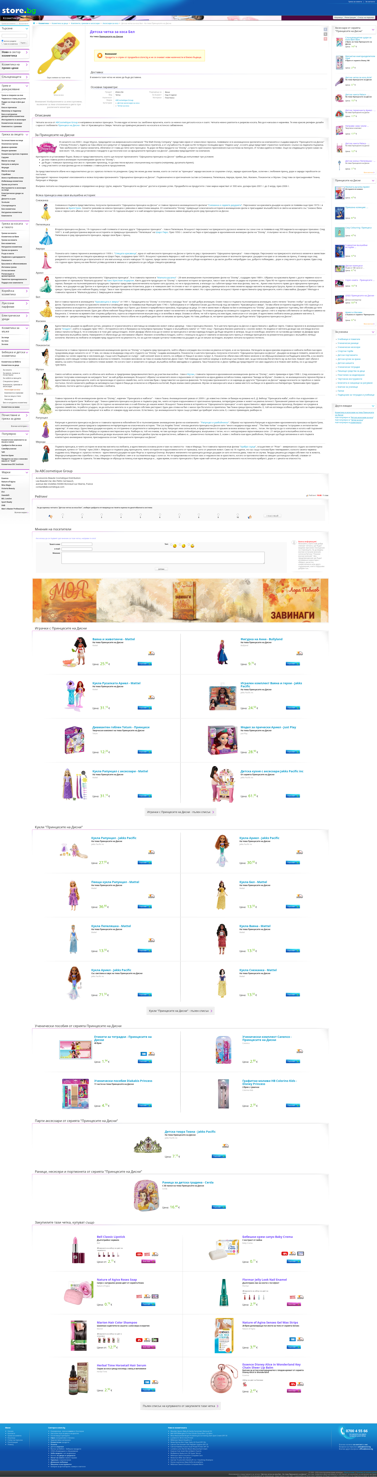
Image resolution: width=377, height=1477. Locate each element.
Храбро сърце (247, 446)
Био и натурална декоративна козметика (12, 115)
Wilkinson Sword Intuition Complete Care (186, 1455)
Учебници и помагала (349, 339)
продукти (60, 1442)
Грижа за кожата (9, 240)
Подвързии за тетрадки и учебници (356, 394)
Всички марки (21, 512)
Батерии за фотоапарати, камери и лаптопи (68, 1466)
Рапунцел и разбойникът (214, 422)
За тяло (4, 341)
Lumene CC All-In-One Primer (182, 1438)
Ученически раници (348, 343)
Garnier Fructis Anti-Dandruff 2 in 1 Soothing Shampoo (192, 1460)
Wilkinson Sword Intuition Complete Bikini (187, 1464)
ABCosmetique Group (124, 100)
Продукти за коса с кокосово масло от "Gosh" (14, 460)
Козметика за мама (10, 407)
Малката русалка (166, 277)
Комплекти (6, 215)
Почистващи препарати (60, 1435)
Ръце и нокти (7, 253)
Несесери (8, 399)
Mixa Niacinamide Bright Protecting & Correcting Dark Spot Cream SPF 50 (199, 1435)
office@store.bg (366, 1449)
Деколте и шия (8, 198)
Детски (57, 1446)
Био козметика (8, 209)
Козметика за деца (60, 23)
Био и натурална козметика (15, 402)
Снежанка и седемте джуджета (224, 205)
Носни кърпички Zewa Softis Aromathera (187, 1462)
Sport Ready (6, 502)
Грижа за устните (9, 184)
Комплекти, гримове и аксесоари (85, 23)
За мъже (5, 202)
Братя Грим (75, 207)
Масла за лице (8, 171)
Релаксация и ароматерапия (8, 275)
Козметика (10, 18)
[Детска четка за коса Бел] (59, 53)
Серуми (5, 157)
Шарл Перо (162, 232)
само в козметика (11, 44)
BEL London (6, 498)
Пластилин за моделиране (351, 374)
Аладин (66, 328)
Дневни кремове (9, 147)
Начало (11, 1431)
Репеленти (6, 260)
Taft (3, 452)
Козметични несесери (11, 123)
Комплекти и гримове (13, 393)
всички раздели (10, 41)
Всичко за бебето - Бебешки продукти (66, 1449)
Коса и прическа (9, 107)
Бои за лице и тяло (12, 396)
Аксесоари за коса (110, 23)
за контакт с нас (360, 1444)
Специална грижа (11, 381)
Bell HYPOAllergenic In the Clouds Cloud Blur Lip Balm (191, 1433)
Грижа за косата (8, 233)
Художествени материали (61, 1440)
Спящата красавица (125, 253)
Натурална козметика (11, 212)
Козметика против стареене (14, 154)
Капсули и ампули (10, 164)
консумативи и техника (62, 1438)
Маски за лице (8, 160)
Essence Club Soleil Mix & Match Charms (186, 1451)
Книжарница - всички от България (67, 1431)
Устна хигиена (8, 270)
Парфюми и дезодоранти (13, 257)
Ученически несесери (349, 347)
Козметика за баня (10, 236)
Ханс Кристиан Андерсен (120, 280)
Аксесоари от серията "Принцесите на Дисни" (349, 29)
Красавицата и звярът (107, 301)
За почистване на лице (12, 140)
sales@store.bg (364, 1446)
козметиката (355, 422)
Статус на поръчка (15, 1440)
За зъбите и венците (12, 378)
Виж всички (368, 172)
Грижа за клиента (355, 2)
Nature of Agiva (8, 481)
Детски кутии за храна (349, 359)
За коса (4, 344)
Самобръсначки (8, 448)
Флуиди (5, 167)
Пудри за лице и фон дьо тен (13, 103)
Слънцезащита (8, 205)
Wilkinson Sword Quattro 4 (181, 1440)
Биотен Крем (7, 455)
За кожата (7, 370)
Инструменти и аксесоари (13, 119)
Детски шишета (346, 363)
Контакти (11, 1433)
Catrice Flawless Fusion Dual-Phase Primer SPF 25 (190, 1446)
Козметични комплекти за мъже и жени (14, 441)
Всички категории (19, 426)
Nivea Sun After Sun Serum (181, 1458)
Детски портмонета (348, 355)
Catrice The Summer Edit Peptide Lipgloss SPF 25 (189, 1444)
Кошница (11, 1438)
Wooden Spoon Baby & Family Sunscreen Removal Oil (191, 1431)
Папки (341, 390)
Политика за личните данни (366, 1472)
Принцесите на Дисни (111, 36)
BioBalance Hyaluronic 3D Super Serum (186, 1453)
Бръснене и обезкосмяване (14, 263)
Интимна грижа (8, 267)
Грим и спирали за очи (12, 95)
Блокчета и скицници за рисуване (355, 382)
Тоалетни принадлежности (14, 279)
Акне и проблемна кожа (12, 177)
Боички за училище (348, 386)
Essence (4, 478)
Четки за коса (123, 106)
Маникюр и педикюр (11, 111)
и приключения (61, 1460)
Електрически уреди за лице (12, 194)
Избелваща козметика (12, 181)
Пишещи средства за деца (351, 371)
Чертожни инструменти (350, 378)
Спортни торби (345, 351)
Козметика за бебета (11, 362)
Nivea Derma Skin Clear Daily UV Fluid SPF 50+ (188, 1442)
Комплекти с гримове (11, 126)
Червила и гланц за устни (13, 98)
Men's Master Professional (12, 509)
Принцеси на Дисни (69, 125)
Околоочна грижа (9, 144)
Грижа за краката (9, 250)
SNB (3, 505)
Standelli (5, 495)
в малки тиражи (64, 1458)
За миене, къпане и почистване (11, 374)
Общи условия (349, 1472)
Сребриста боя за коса (11, 445)
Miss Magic (6, 485)
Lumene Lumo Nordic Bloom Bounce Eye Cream (189, 1449)
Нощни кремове (8, 150)
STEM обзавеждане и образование (64, 1451)
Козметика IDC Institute (12, 464)
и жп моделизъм (63, 1453)
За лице (5, 337)
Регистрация (13, 1442)
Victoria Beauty (8, 488)
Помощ (11, 1444)
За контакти (370, 2)
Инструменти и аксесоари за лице (13, 189)
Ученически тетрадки (349, 367)
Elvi (3, 492)
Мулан (190, 374)
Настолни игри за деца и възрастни (65, 1433)
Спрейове (6, 174)
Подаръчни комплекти (12, 282)
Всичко (63, 1455)
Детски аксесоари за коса (128, 103)
